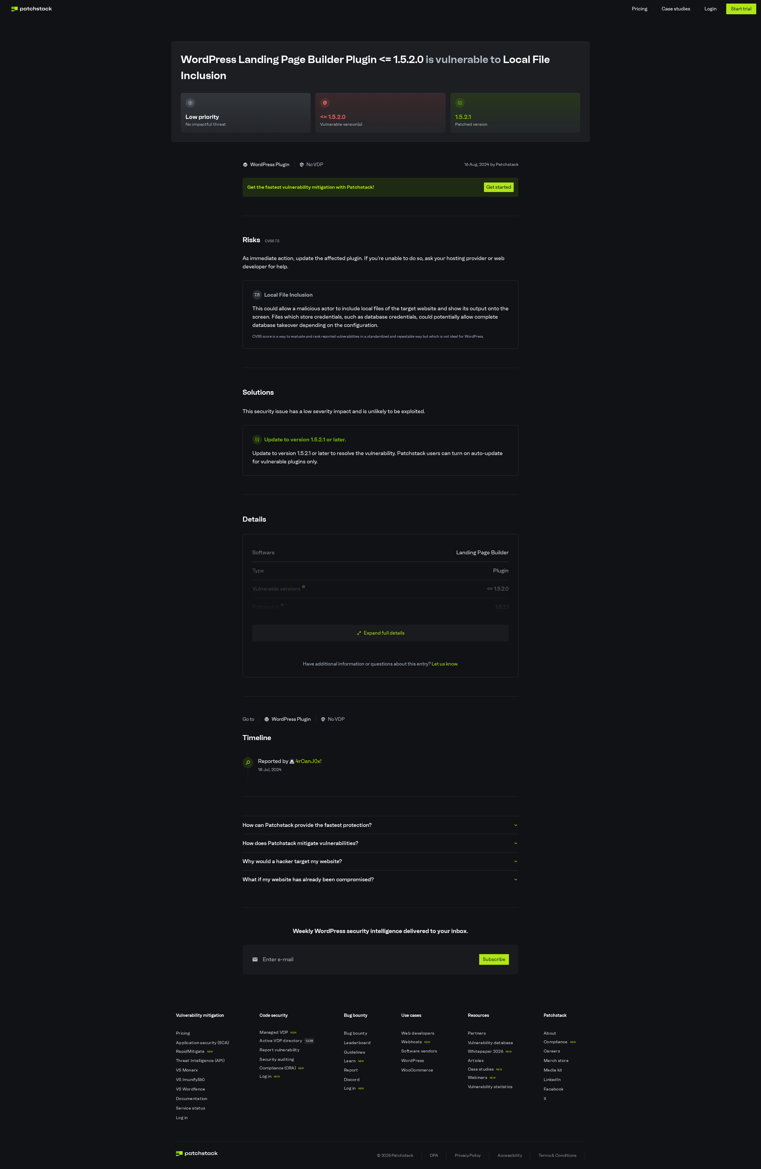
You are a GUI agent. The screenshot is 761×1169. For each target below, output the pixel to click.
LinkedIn (553, 1079)
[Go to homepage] (197, 1155)
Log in (182, 1117)
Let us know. (445, 664)
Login (711, 9)
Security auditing (277, 1059)
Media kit (553, 1070)
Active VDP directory (286, 1040)
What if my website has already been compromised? (308, 879)
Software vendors (419, 1051)
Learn (354, 1060)
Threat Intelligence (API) (200, 1060)
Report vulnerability (280, 1049)
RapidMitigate (194, 1051)
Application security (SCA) (203, 1042)
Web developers (418, 1033)
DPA (434, 1155)
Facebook (554, 1089)
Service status (191, 1108)
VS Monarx (187, 1070)
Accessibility (510, 1155)
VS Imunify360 (191, 1079)
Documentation (192, 1098)
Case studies (676, 9)
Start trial (741, 9)
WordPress (413, 1060)
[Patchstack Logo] (31, 9)
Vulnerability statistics (491, 1086)
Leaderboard (358, 1042)
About (550, 1033)
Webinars (482, 1077)
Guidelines (355, 1052)
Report (351, 1070)
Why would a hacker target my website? (292, 861)
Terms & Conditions (557, 1155)
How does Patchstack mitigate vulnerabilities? (300, 843)
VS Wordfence (191, 1089)
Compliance (560, 1041)
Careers (552, 1051)
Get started (498, 187)
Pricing (639, 9)
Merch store (557, 1060)
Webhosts (415, 1041)
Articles (476, 1060)
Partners (477, 1033)
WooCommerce (417, 1070)
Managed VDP (278, 1032)
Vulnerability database (491, 1042)
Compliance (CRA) (282, 1068)
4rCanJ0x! (308, 761)
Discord (352, 1079)
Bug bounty (356, 1033)
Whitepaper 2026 (490, 1051)
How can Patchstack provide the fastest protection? (307, 825)
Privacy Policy (468, 1155)
